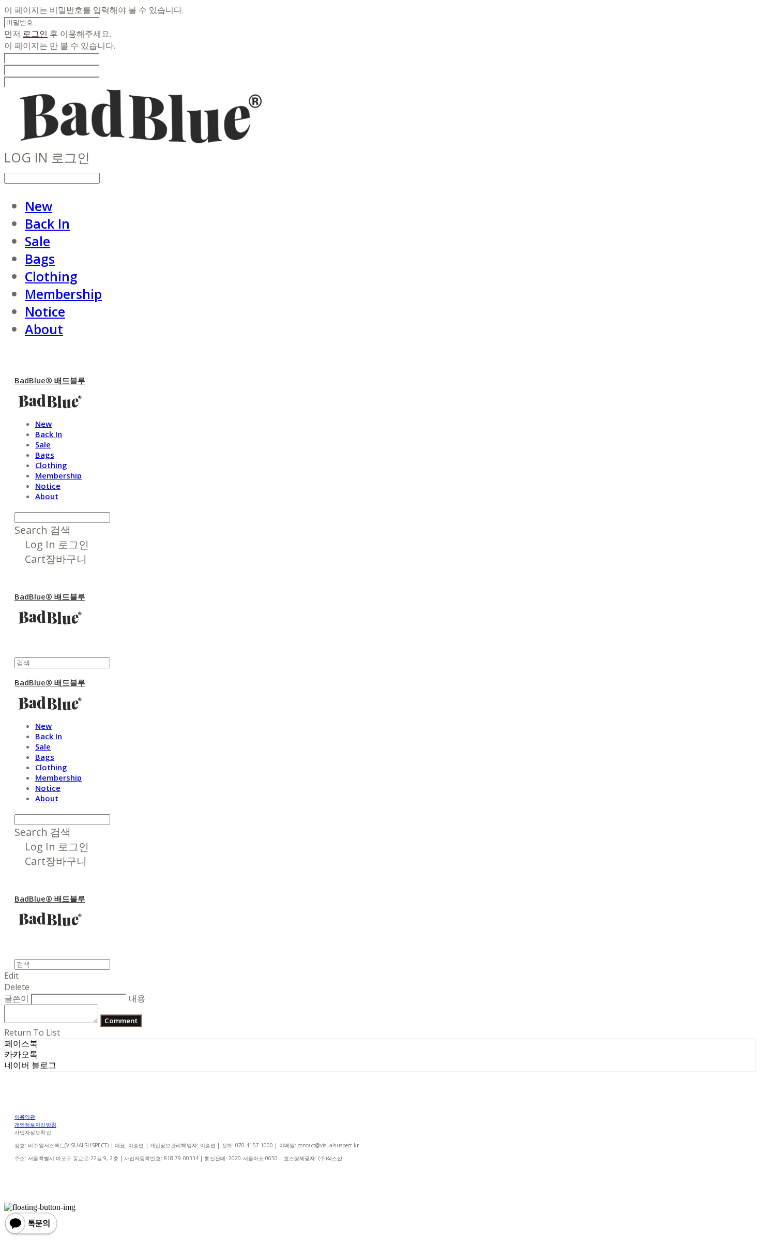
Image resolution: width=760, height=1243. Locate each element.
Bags (40, 258)
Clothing (51, 276)
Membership (63, 294)
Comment (121, 1020)
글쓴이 (16, 998)
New (38, 206)
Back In (47, 223)
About (44, 329)
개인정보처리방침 (35, 1124)
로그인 (35, 33)
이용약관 (24, 1116)
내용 (137, 998)
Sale (37, 241)
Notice (45, 311)
